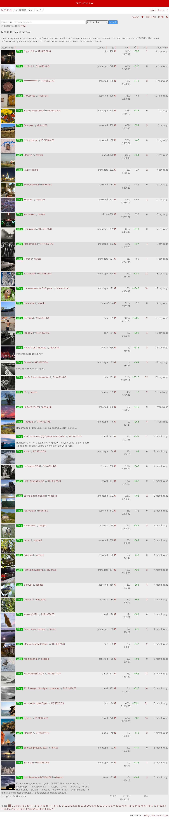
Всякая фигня (28, 184)
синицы (24, 584)
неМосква (26, 510)
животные (26, 525)
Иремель (25, 421)
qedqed (53, 495)
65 (37, 809)
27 (82, 805)
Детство (25, 318)
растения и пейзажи (31, 495)
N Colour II (26, 273)
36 (110, 805)
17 (50, 805)
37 (113, 805)
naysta (39, 155)
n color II (25, 66)
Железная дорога (30, 569)
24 (72, 805)
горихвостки (27, 658)
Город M (25, 332)
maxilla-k (43, 95)
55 (5, 809)
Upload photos (156, 10)
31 (94, 805)
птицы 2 (25, 599)
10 (146, 688)
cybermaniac (54, 110)
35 (107, 805)
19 (56, 805)
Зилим (24, 362)
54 (2, 809)
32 (98, 805)
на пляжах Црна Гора (32, 703)
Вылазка (25, 125)
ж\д (22, 169)
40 (123, 805)
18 (146, 288)
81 (146, 703)
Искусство (26, 95)
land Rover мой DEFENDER (34, 777)
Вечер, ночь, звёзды (31, 629)
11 (31, 805)
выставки (25, 214)
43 (132, 805)
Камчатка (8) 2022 (30, 673)
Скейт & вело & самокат (33, 377)
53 (164, 805)
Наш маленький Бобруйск (34, 288)
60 (21, 809)
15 (146, 718)
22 (66, 805)
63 (30, 809)
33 (101, 805)
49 (151, 805)
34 (104, 805)
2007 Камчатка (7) (30, 481)
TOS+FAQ (151, 17)
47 (145, 805)
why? (23, 25)
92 (146, 318)
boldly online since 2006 (155, 815)
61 (24, 809)
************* (27, 80)
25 (75, 805)
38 (117, 805)
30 (91, 805)
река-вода (26, 303)
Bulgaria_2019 (28, 406)
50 (155, 805)
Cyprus (24, 718)
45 (139, 805)
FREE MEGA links (84, 3)
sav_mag (51, 569)
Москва (24, 155)
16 (47, 805)
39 (120, 805)
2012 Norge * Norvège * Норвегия (38, 688)
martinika (55, 347)
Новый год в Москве (31, 347)
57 (11, 809)
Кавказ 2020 (27, 614)
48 (148, 805)
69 (21, 392)
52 (161, 805)
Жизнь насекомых (30, 110)
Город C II (25, 51)
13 (37, 805)
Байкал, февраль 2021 (32, 747)
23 (69, 805)
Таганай (25, 762)
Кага (23, 451)
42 (129, 805)
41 (126, 805)
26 (79, 805)
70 (52, 809)
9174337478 (44, 51)
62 (27, 809)
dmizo (52, 629)
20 (59, 805)
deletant (59, 777)
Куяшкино (26, 229)
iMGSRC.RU (7, 10)
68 (46, 809)
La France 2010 (28, 466)
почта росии (27, 140)
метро (23, 258)
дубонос (25, 555)
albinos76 (42, 125)
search (135, 17)
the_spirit (41, 599)
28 (85, 805)
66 (40, 809)
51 (158, 805)
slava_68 (46, 406)
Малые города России (32, 644)
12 (146, 273)
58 (14, 809)
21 (63, 805)
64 (33, 809)
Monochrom (27, 243)
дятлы (24, 540)
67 (146, 377)
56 (8, 809)
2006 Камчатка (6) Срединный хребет (41, 436)
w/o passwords (9, 25)
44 (136, 805)
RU (161, 17)
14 (40, 805)
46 (142, 805)
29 (88, 805)
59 (18, 809)
